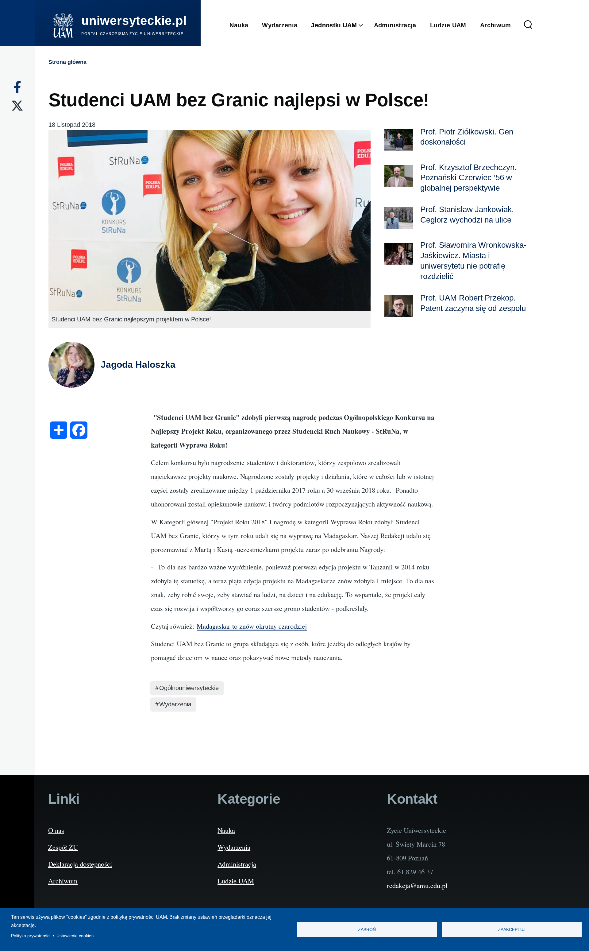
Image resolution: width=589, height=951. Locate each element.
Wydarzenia (175, 704)
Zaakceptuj (511, 929)
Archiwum (63, 880)
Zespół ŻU (63, 847)
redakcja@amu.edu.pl (417, 885)
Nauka (226, 830)
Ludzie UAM (236, 880)
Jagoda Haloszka (138, 364)
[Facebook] (17, 87)
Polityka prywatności (30, 936)
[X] (17, 105)
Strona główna (67, 62)
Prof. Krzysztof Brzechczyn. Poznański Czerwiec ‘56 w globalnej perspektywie (468, 178)
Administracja (237, 863)
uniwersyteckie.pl (134, 20)
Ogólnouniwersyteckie (189, 688)
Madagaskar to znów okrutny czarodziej (252, 626)
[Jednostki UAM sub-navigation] (365, 25)
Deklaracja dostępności (80, 863)
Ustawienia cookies (75, 936)
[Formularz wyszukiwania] (528, 25)
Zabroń (367, 929)
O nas (56, 830)
